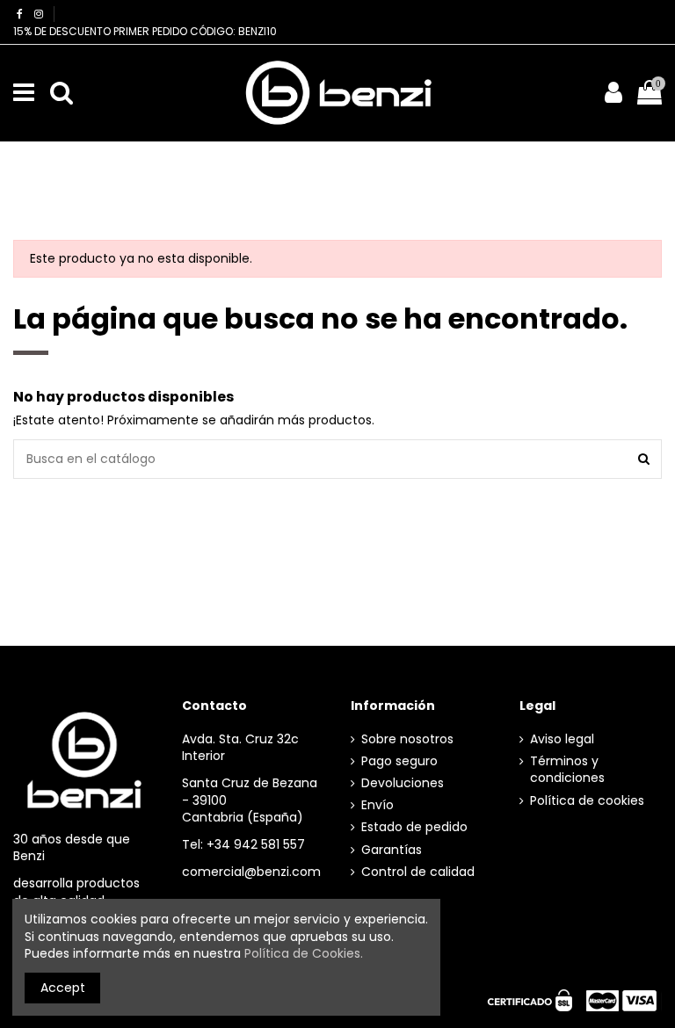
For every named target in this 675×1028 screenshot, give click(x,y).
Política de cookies (587, 801)
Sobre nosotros (407, 739)
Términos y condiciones (567, 770)
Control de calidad (418, 872)
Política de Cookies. (303, 953)
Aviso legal (562, 739)
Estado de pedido (414, 827)
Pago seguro (399, 761)
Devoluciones (402, 783)
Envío (377, 805)
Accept (62, 987)
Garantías (391, 850)
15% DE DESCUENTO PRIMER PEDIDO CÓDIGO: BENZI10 (145, 31)
